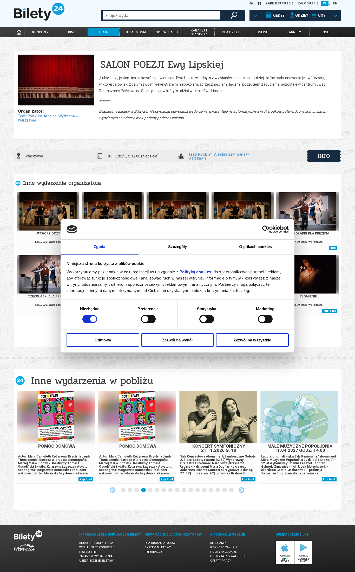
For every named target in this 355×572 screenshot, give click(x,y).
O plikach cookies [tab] (255, 246)
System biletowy (158, 547)
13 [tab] (204, 490)
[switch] (148, 319)
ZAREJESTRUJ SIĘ (279, 3)
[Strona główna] (39, 19)
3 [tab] (137, 490)
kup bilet (330, 311)
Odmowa (103, 340)
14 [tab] (211, 490)
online (262, 32)
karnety (294, 32)
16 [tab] (224, 490)
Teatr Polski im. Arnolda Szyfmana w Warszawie (218, 156)
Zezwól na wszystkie (252, 340)
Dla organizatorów (160, 543)
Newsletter (88, 552)
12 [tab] (197, 490)
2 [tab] (130, 490)
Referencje (153, 552)
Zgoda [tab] (100, 246)
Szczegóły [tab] (177, 246)
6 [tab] (157, 490)
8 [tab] (170, 490)
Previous (112, 490)
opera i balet (167, 32)
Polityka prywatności (227, 556)
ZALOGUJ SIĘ (308, 3)
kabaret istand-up (199, 32)
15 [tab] (218, 490)
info (324, 155)
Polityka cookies (223, 552)
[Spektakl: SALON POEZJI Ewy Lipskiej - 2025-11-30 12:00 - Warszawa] (56, 80)
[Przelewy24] (24, 552)
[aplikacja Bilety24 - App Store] (285, 563)
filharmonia (135, 32)
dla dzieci (230, 32)
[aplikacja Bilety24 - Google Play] (303, 563)
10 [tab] (184, 490)
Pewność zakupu (223, 547)
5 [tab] (150, 490)
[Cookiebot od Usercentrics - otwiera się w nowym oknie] (266, 229)
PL (325, 3)
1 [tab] (123, 490)
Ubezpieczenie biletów (96, 560)
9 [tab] (177, 490)
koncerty (40, 32)
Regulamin (218, 543)
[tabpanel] (56, 437)
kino (72, 32)
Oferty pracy (220, 560)
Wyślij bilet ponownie (96, 547)
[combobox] (161, 15)
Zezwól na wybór (177, 340)
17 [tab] (231, 490)
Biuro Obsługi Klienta (96, 543)
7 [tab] (164, 490)
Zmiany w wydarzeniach (97, 556)
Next (241, 490)
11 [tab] (191, 490)
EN (335, 3)
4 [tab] (143, 490)
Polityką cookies (195, 272)
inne (325, 32)
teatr (103, 32)
